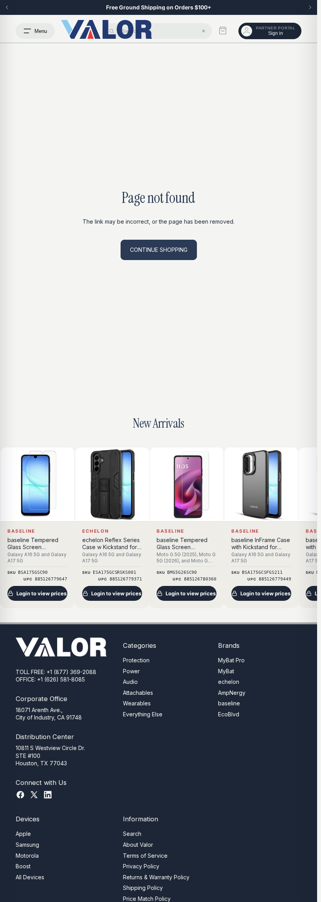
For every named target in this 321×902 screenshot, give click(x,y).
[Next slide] (310, 7)
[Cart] (223, 30)
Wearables (137, 703)
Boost (23, 866)
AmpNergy (231, 692)
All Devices (30, 877)
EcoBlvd (228, 714)
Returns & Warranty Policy (156, 877)
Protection (136, 660)
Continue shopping (159, 249)
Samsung (27, 844)
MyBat (226, 670)
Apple (23, 833)
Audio (130, 681)
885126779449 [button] (274, 579)
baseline (229, 703)
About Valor (138, 844)
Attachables (138, 692)
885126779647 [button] (51, 579)
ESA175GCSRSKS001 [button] (114, 572)
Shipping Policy (143, 887)
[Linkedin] (47, 794)
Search (132, 833)
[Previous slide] (7, 7)
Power (131, 670)
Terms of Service (145, 855)
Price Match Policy (147, 898)
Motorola (27, 855)
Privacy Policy (141, 866)
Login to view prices (41, 593)
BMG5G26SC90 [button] (182, 572)
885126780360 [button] (200, 579)
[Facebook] (20, 794)
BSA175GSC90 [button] (33, 572)
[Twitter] (34, 794)
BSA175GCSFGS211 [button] (262, 572)
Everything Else (142, 714)
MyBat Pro (231, 660)
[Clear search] (203, 31)
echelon (228, 681)
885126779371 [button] (125, 579)
